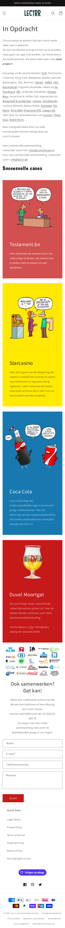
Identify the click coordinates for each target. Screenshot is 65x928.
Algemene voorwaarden (34, 918)
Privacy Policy (14, 827)
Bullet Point (17, 119)
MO (18, 91)
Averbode (46, 105)
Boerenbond (10, 87)
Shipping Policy (15, 842)
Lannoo (37, 101)
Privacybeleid (14, 918)
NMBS (48, 82)
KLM (44, 73)
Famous (47, 115)
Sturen (13, 798)
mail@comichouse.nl (41, 150)
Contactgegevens (22, 923)
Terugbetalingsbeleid (51, 913)
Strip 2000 (16, 110)
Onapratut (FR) (32, 110)
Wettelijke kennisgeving (43, 923)
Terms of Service (16, 835)
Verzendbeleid (54, 918)
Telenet (38, 82)
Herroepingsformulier (19, 858)
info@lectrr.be (19, 159)
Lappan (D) (48, 110)
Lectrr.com (15, 913)
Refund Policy (14, 850)
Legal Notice (14, 819)
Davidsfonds (50, 101)
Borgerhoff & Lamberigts (17, 101)
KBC (56, 82)
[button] (4, 13)
